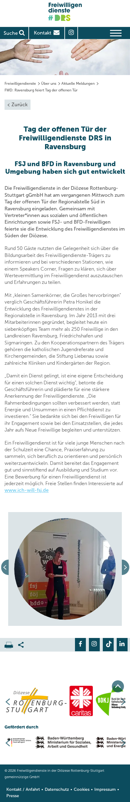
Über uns (48, 83)
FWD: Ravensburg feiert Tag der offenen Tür (41, 90)
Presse (12, 795)
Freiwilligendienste (20, 83)
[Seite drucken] (11, 643)
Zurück (19, 104)
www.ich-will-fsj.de (27, 490)
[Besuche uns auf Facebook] (80, 644)
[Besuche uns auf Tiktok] (108, 644)
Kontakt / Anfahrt (23, 789)
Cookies (81, 789)
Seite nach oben (118, 686)
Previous (5, 569)
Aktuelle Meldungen (78, 83)
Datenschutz (57, 789)
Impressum (105, 789)
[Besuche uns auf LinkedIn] (122, 644)
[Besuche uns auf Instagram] (94, 644)
